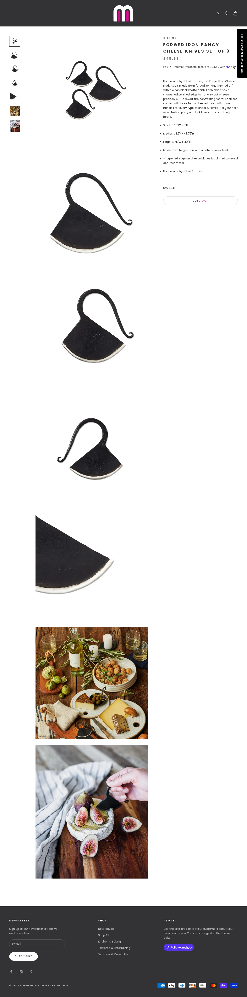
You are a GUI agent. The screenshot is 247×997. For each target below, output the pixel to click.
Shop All (103, 935)
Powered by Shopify (53, 985)
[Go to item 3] (14, 69)
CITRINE (169, 38)
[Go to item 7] (14, 125)
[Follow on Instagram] (21, 972)
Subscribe (23, 956)
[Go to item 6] (14, 110)
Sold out (200, 201)
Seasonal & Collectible (113, 954)
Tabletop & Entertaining (114, 948)
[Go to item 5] (14, 96)
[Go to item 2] (14, 55)
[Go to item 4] (14, 82)
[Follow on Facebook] (11, 972)
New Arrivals (106, 929)
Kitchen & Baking (109, 941)
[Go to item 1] (14, 41)
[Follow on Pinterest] (31, 972)
